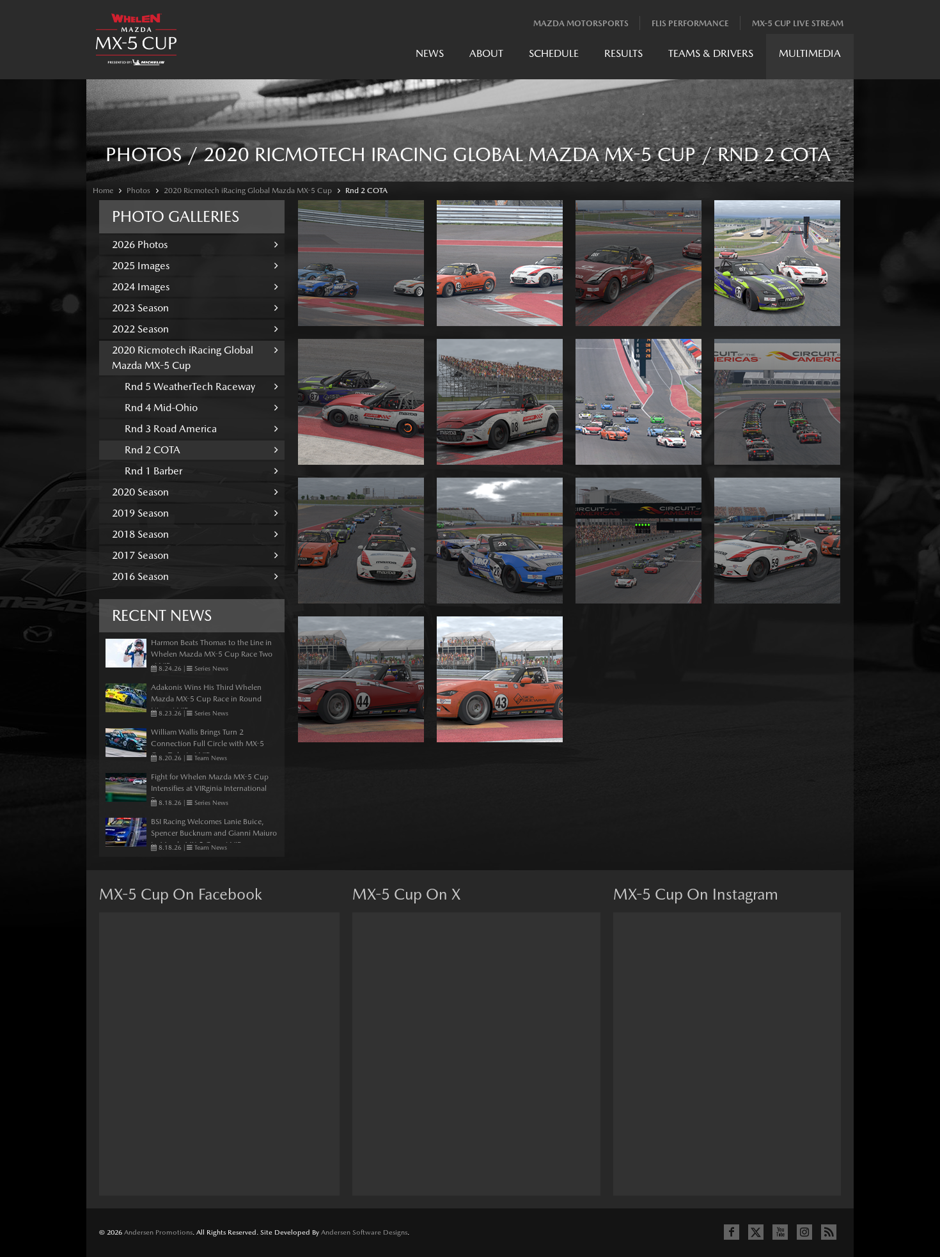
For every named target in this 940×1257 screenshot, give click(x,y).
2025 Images (140, 266)
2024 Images (140, 287)
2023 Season (140, 308)
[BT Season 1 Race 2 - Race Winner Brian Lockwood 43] (500, 679)
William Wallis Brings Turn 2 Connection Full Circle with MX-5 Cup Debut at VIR (207, 744)
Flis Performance (690, 23)
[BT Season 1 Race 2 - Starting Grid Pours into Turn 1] (638, 402)
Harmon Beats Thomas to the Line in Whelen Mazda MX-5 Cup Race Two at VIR (211, 654)
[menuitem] (430, 56)
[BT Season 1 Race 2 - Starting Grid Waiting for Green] (361, 541)
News (430, 53)
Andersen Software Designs (364, 1232)
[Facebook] (731, 1232)
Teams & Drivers (710, 53)
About (486, 53)
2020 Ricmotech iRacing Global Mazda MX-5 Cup (248, 190)
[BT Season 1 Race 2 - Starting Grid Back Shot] (777, 402)
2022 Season (140, 329)
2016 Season (140, 576)
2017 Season (140, 555)
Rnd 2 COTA (366, 190)
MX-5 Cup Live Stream (797, 23)
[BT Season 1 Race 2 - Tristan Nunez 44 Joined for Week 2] (361, 679)
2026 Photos (140, 244)
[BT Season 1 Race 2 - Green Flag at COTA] (638, 541)
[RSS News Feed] (828, 1232)
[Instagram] (804, 1232)
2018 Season (140, 534)
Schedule (554, 53)
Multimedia (810, 53)
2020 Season (140, 492)
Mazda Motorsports (581, 23)
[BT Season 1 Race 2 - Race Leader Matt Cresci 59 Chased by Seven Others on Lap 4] (777, 541)
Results (623, 53)
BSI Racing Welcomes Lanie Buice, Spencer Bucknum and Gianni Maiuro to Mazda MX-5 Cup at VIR (214, 833)
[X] (756, 1232)
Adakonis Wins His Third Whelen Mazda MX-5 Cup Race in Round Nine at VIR (206, 699)
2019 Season (140, 513)
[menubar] (628, 56)
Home (103, 190)
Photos (138, 190)
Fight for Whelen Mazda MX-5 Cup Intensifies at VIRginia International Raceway (210, 788)
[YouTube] (780, 1232)
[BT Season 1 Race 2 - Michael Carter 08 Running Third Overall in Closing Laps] (500, 402)
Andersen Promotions (158, 1232)
